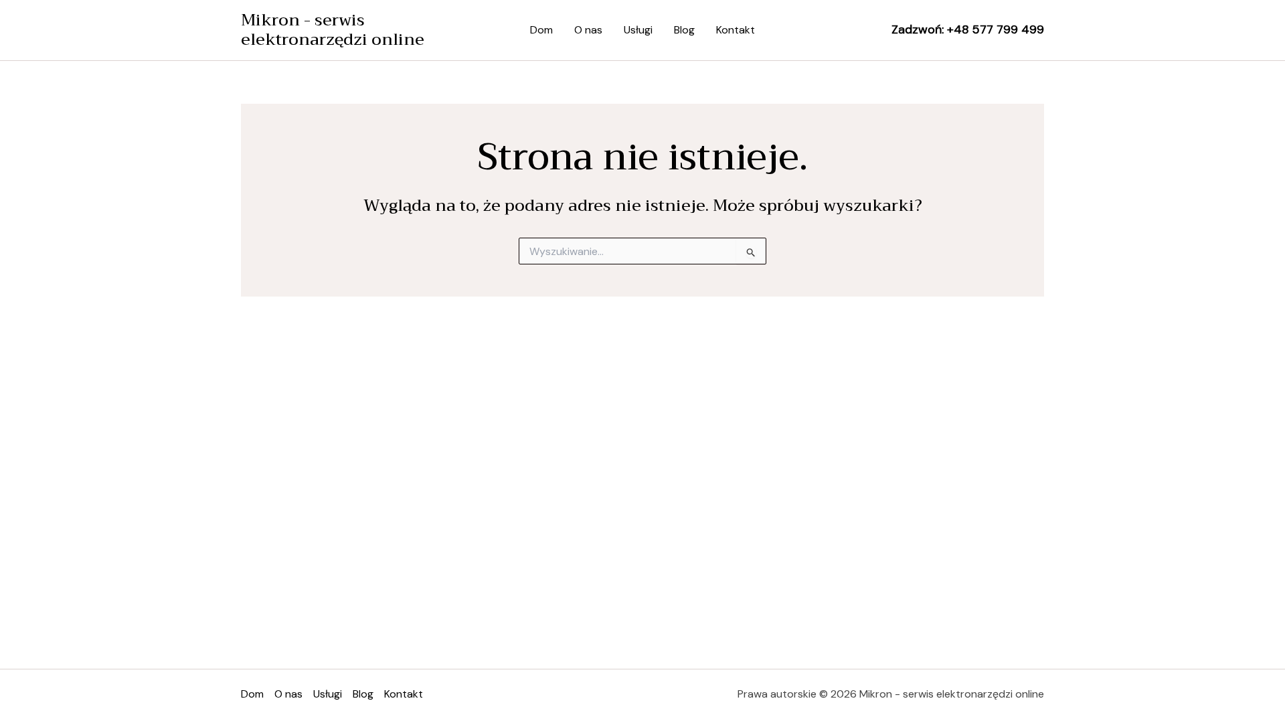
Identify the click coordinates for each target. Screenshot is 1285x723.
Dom (541, 30)
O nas (588, 30)
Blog (684, 30)
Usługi (638, 30)
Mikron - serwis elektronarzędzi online (332, 30)
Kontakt (735, 30)
